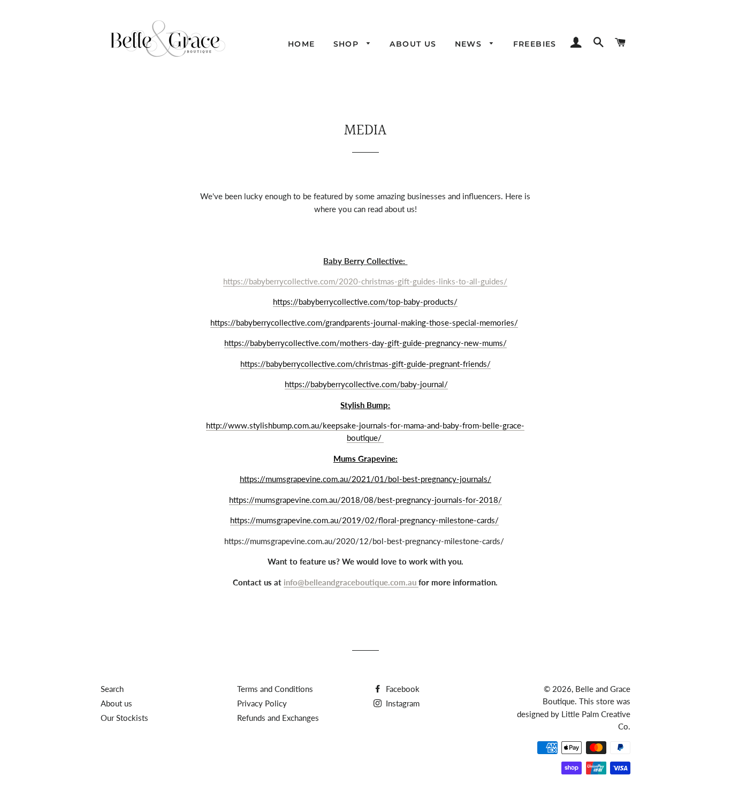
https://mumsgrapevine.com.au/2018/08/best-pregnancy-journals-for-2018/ (365, 500)
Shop (347, 44)
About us (413, 44)
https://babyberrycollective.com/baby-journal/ (366, 384)
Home (301, 44)
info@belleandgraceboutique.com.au (351, 582)
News (470, 44)
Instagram (402, 703)
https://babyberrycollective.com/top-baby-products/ (365, 301)
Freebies (535, 44)
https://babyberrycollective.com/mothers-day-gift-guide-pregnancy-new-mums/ (365, 343)
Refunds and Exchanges (278, 717)
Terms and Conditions (275, 689)
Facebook (402, 689)
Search (112, 689)
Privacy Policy (262, 703)
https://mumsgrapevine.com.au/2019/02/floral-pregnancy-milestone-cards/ (364, 520)
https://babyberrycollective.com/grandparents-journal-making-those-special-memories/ (364, 322)
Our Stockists (124, 717)
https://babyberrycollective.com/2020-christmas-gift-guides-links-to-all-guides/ (365, 281)
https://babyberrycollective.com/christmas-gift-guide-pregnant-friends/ (365, 363)
